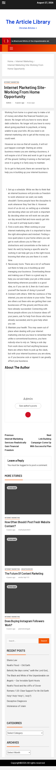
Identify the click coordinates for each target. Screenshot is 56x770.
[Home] (5, 48)
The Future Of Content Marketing (24, 573)
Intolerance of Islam (16, 706)
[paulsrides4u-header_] (28, 181)
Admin (9, 103)
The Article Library (28, 21)
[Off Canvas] (3, 3)
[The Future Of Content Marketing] (28, 550)
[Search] (51, 48)
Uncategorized (27, 569)
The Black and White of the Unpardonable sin (28, 675)
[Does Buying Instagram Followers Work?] (28, 598)
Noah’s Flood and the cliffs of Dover (24, 685)
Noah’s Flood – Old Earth (18, 665)
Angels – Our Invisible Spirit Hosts (23, 680)
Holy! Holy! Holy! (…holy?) (19, 696)
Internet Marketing (11, 82)
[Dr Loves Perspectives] (28, 428)
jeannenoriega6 (24, 629)
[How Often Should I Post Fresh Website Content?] (28, 499)
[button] (11, 48)
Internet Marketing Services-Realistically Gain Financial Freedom (15, 442)
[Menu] (11, 48)
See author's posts (28, 406)
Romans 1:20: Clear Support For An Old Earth (28, 691)
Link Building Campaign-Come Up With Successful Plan (40, 441)
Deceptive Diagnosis (17, 701)
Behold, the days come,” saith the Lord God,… (28, 670)
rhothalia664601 (24, 530)
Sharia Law (12, 660)
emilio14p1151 (23, 577)
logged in (24, 465)
